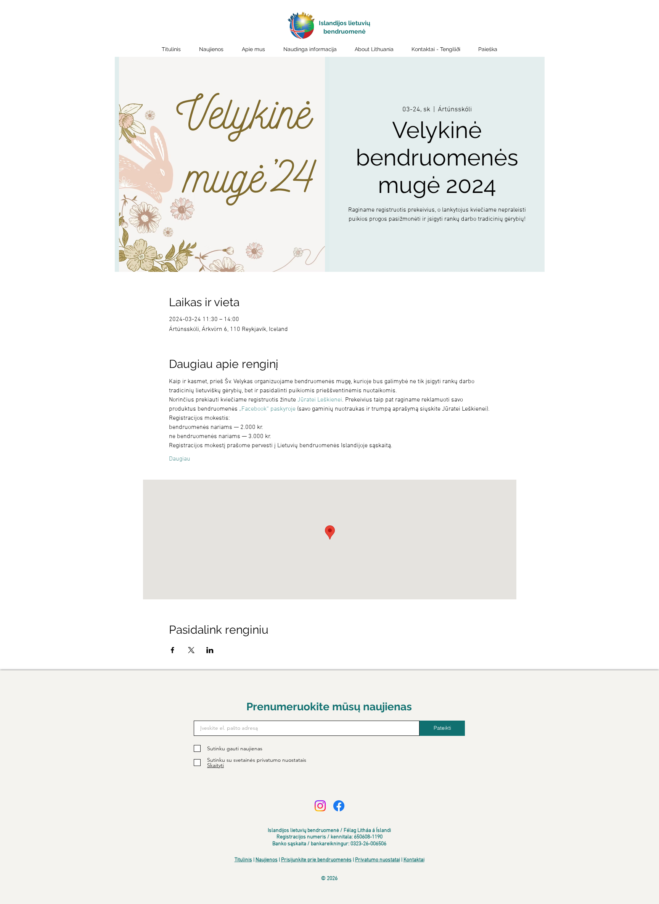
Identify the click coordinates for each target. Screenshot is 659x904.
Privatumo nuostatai (377, 860)
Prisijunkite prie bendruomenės (316, 860)
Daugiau (179, 459)
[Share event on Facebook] (172, 650)
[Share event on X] (191, 650)
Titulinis (243, 860)
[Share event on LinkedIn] (210, 650)
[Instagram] (320, 805)
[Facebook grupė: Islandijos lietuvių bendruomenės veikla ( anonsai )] (338, 805)
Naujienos (267, 860)
